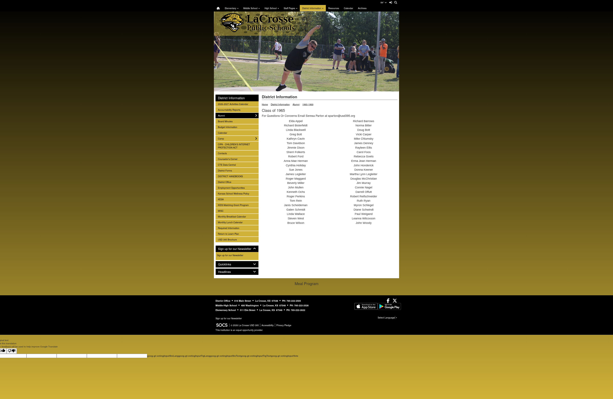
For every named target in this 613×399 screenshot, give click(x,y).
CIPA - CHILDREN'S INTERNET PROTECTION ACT (234, 146)
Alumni (296, 104)
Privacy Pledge (283, 325)
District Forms (225, 170)
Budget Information (227, 127)
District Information (280, 104)
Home (265, 104)
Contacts (222, 153)
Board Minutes (225, 121)
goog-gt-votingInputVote (284, 356)
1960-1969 (307, 104)
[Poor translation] (12, 351)
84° (383, 2)
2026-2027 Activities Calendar (233, 104)
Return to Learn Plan (228, 233)
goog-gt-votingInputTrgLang (194, 356)
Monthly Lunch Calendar (230, 222)
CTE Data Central (227, 164)
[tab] (237, 249)
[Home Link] (218, 8)
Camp (222, 138)
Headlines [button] (228, 271)
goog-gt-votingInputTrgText (256, 356)
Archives (362, 8)
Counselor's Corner (228, 159)
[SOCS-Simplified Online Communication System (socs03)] (222, 325)
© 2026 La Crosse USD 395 (245, 325)
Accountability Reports (229, 109)
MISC (222, 210)
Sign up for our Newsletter (230, 255)
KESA (222, 199)
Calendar (348, 8)
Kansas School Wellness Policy (233, 193)
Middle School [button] (250, 8)
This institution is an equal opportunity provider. (239, 330)
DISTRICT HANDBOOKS (230, 176)
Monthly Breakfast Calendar (232, 216)
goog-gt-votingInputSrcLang (163, 356)
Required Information (228, 228)
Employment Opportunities (231, 187)
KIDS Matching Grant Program (233, 205)
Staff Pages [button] (290, 8)
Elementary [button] (231, 8)
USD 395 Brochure (227, 239)
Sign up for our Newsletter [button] (237, 248)
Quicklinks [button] (228, 264)
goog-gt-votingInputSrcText (225, 356)
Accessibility (267, 325)
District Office (224, 182)
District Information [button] (312, 8)
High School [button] (271, 8)
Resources (333, 8)
